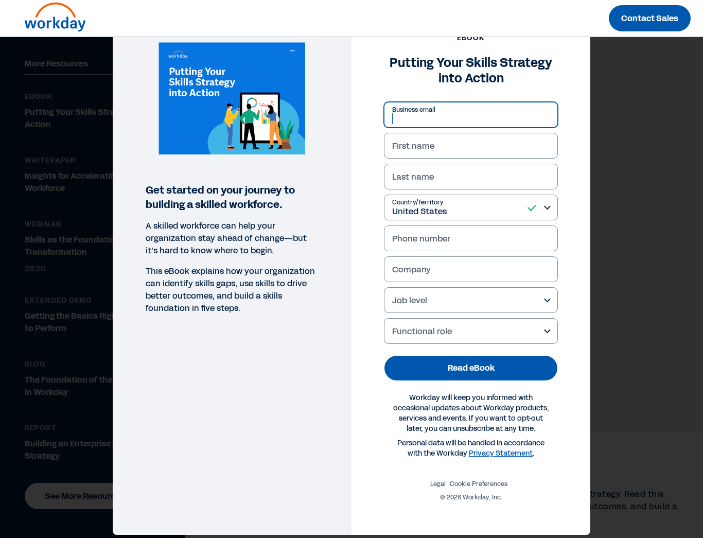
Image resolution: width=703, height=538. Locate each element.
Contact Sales (649, 18)
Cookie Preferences (478, 484)
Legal (438, 484)
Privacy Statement (501, 453)
